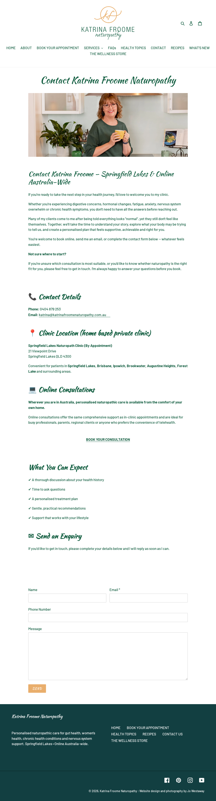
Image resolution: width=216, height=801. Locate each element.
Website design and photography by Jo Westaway (171, 791)
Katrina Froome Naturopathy (118, 791)
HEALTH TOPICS (123, 734)
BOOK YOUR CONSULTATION (108, 439)
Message (35, 628)
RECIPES (149, 734)
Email (114, 589)
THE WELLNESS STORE (129, 740)
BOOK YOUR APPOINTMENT (148, 727)
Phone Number (39, 609)
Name (32, 589)
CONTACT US (172, 734)
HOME (115, 727)
